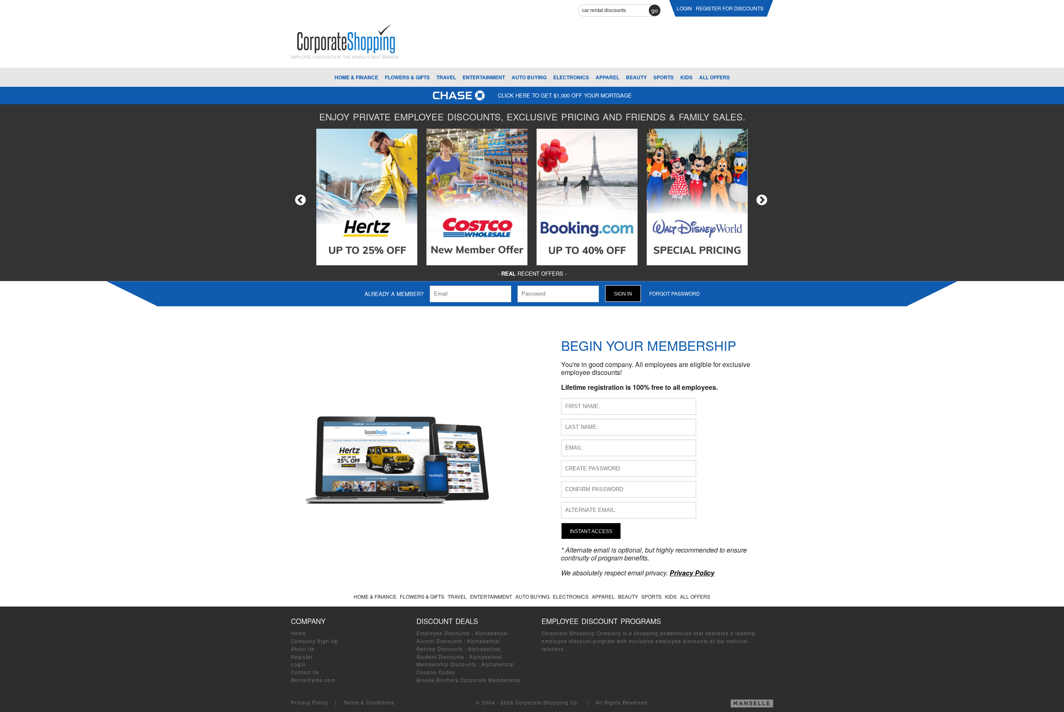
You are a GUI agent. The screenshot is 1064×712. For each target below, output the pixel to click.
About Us (303, 649)
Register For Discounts (730, 8)
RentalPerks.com (313, 680)
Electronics (571, 77)
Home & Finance (356, 77)
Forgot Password (674, 293)
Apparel (607, 77)
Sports (663, 77)
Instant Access (591, 531)
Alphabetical (491, 633)
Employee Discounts (443, 633)
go (654, 10)
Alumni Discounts (439, 641)
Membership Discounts (446, 664)
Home (298, 633)
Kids (686, 77)
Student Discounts (440, 656)
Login (298, 664)
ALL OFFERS (714, 77)
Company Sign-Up (314, 641)
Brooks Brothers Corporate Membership (468, 680)
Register (302, 656)
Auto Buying (529, 77)
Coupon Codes (435, 672)
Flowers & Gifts (407, 77)
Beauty (636, 77)
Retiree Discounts (439, 649)
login (684, 8)
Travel (446, 77)
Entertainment (484, 77)
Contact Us (305, 672)
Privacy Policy (309, 702)
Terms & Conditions (368, 702)
